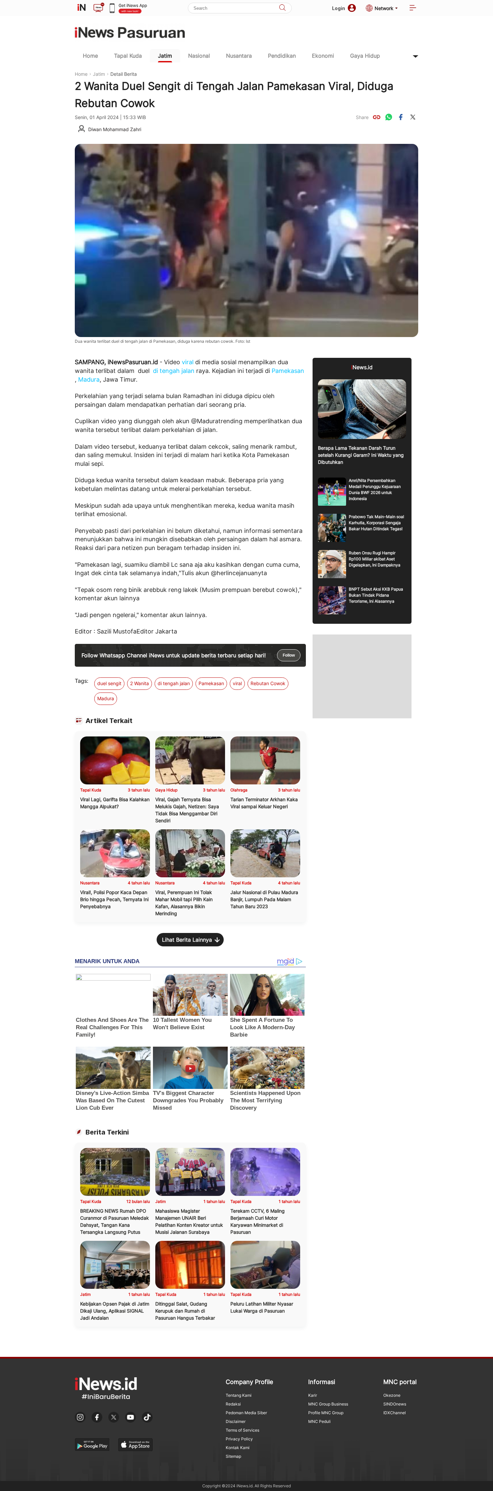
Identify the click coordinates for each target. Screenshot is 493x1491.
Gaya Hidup (365, 55)
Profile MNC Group (325, 1412)
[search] (282, 8)
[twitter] (412, 117)
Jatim (165, 55)
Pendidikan (282, 55)
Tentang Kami (239, 1395)
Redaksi (233, 1403)
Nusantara (239, 55)
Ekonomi (323, 55)
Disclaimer (235, 1421)
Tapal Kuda (128, 55)
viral (188, 362)
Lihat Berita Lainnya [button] (187, 939)
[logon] (81, 8)
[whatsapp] (388, 117)
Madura (89, 379)
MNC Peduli (319, 1421)
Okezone (391, 1395)
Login (338, 8)
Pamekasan (288, 370)
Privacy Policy (239, 1438)
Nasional (199, 55)
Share (362, 117)
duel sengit (109, 683)
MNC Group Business (328, 1403)
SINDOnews (394, 1403)
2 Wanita (139, 683)
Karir (312, 1395)
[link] (376, 117)
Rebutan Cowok (268, 683)
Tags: (81, 680)
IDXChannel (394, 1412)
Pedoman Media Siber (246, 1412)
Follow (289, 655)
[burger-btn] (412, 8)
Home (90, 55)
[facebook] (400, 117)
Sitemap (233, 1456)
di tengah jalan (174, 370)
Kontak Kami (238, 1447)
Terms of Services (242, 1430)
